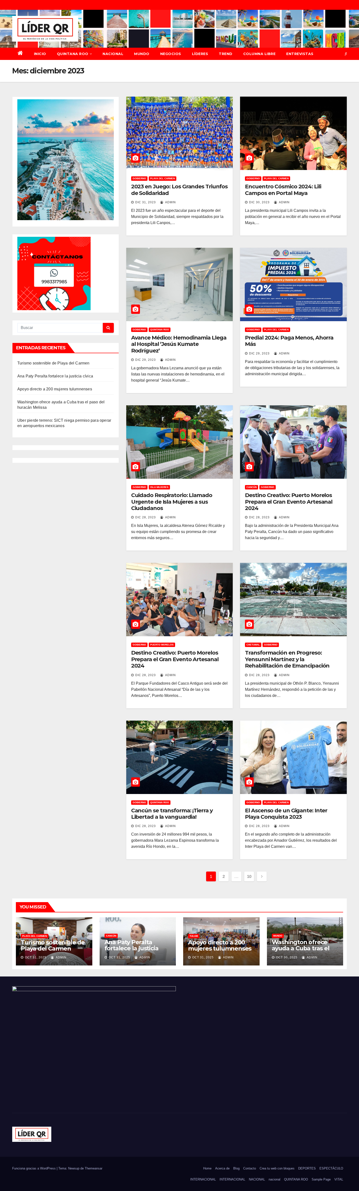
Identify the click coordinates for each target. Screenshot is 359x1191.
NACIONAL (113, 54)
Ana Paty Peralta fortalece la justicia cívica (55, 376)
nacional (274, 1179)
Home (207, 1168)
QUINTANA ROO (72, 54)
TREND (225, 54)
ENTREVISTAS (300, 54)
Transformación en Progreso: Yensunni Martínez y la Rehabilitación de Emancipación (287, 659)
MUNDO (141, 54)
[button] (346, 54)
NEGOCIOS (170, 54)
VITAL (338, 1179)
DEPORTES (307, 1168)
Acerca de (222, 1168)
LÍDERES (200, 54)
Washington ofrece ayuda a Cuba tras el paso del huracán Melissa (300, 951)
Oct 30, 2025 (286, 957)
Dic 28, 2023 (145, 517)
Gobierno (139, 178)
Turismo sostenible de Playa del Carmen (53, 363)
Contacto (249, 1168)
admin (170, 202)
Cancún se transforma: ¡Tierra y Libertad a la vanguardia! (172, 813)
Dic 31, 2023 (145, 202)
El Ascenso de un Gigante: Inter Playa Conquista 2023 (286, 813)
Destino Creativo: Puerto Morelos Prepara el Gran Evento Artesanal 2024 (288, 501)
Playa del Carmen (162, 178)
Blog (236, 1168)
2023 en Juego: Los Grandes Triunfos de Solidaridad (179, 189)
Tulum (194, 936)
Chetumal (253, 644)
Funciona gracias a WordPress (34, 1168)
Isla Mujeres (159, 487)
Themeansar (93, 1168)
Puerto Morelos (162, 644)
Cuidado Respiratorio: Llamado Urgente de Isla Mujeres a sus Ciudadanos (171, 501)
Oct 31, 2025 (35, 957)
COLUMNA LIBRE (259, 54)
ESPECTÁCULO (331, 1168)
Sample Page (321, 1179)
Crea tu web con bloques (277, 1168)
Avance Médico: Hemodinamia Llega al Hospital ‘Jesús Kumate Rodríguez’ (178, 344)
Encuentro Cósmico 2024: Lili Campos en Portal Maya (283, 189)
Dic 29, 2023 (145, 360)
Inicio (40, 54)
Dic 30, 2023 (259, 202)
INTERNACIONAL (203, 1179)
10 (249, 876)
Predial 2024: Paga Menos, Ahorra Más (289, 340)
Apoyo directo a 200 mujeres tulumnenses (54, 389)
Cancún (251, 487)
